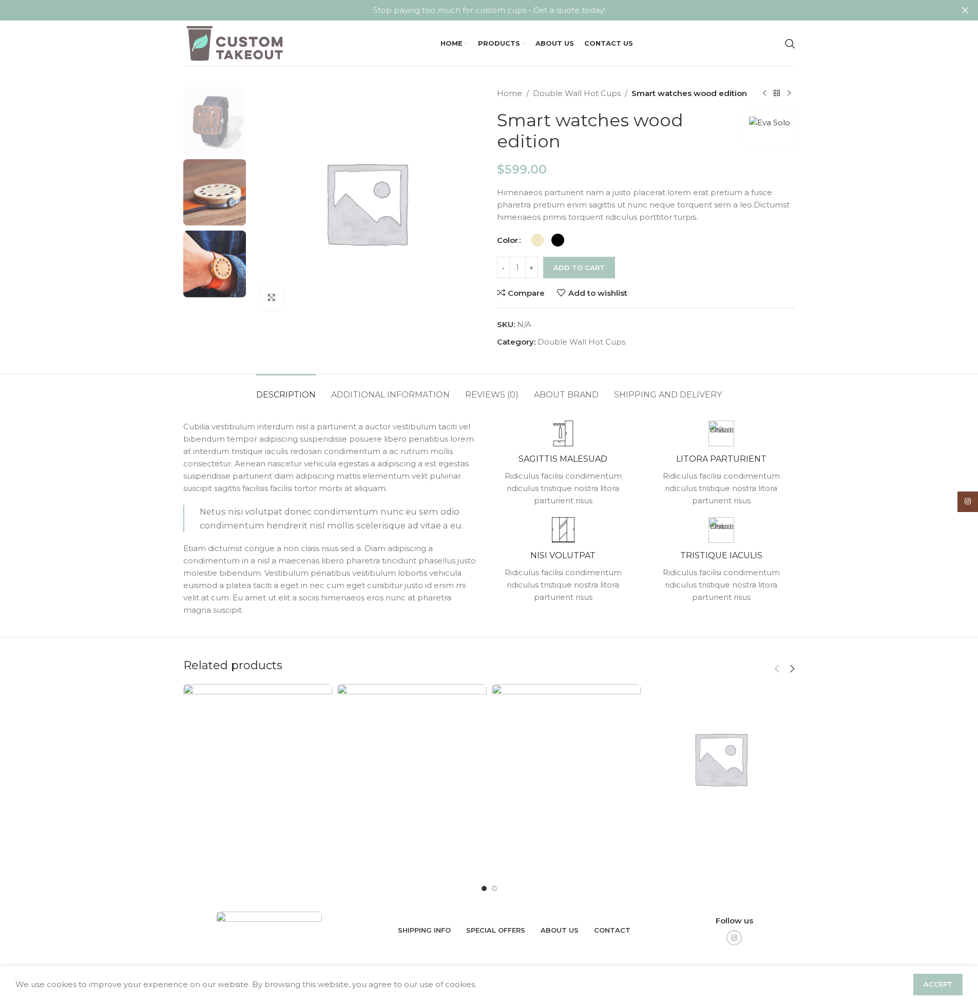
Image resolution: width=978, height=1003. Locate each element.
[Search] (790, 43)
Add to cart (579, 267)
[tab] (286, 389)
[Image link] (269, 929)
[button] (777, 668)
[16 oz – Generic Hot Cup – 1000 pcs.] (720, 759)
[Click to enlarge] (271, 297)
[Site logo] (236, 42)
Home (509, 93)
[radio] (537, 240)
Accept (938, 984)
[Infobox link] (563, 464)
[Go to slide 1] (484, 888)
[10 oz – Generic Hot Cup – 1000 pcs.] (258, 780)
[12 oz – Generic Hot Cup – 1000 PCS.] (566, 780)
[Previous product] (764, 93)
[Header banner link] (489, 10)
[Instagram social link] (734, 937)
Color (507, 240)
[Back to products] (777, 93)
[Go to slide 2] (494, 888)
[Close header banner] (965, 10)
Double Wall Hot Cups (577, 93)
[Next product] (789, 93)
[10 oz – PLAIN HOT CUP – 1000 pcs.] (412, 780)
